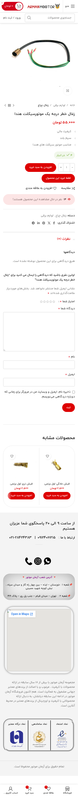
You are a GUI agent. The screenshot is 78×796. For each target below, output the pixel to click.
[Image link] (62, 739)
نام (71, 357)
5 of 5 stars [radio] (41, 301)
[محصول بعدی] (5, 106)
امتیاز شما (67, 301)
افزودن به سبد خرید (40, 167)
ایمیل (70, 374)
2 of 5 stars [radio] (50, 301)
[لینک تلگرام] (33, 223)
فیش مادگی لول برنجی (57, 484)
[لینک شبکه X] (49, 223)
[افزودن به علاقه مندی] (47, 456)
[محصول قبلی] (13, 106)
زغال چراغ (43, 105)
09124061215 (47, 537)
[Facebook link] (54, 223)
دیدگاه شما (66, 308)
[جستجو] (29, 18)
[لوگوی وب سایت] (44, 6)
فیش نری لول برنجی (21, 484)
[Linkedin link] (38, 223)
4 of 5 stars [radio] (44, 301)
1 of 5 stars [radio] (53, 301)
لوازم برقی (59, 105)
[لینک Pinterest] (43, 223)
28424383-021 (20, 537)
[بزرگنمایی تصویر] (67, 91)
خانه (72, 105)
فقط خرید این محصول (58, 178)
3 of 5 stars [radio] (47, 301)
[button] (57, 495)
